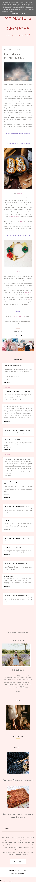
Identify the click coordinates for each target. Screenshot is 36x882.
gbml (23, 873)
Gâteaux (20, 852)
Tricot (13, 837)
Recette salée (29, 845)
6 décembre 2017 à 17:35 (23, 595)
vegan (30, 849)
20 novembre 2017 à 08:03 (16, 406)
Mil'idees (6, 576)
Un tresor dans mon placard (12, 482)
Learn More (15, 13)
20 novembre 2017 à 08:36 (14, 439)
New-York (27, 852)
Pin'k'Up (6, 547)
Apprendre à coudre (9, 845)
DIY (3, 837)
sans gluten (23, 849)
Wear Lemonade (29, 842)
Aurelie (6, 440)
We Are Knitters (14, 849)
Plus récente (7, 635)
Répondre (7, 382)
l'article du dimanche (19, 316)
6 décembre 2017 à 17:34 (23, 506)
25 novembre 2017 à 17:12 (15, 576)
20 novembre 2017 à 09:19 (24, 430)
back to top (17, 861)
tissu (9, 854)
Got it (23, 13)
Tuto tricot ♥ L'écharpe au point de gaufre (18, 780)
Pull (32, 852)
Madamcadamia (19, 193)
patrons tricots (8, 847)
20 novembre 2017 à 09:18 (24, 391)
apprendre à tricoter (25, 840)
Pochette (26, 847)
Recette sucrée (21, 837)
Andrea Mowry (7, 852)
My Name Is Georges (11, 391)
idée (29, 299)
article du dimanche (18, 50)
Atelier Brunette (17, 854)
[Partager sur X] (16, 335)
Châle (15, 852)
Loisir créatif (30, 837)
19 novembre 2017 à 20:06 (16, 365)
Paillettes (21, 842)
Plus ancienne (28, 635)
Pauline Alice (18, 847)
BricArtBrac (28, 292)
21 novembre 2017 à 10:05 (17, 521)
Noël (16, 840)
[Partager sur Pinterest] (19, 335)
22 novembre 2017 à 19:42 (15, 547)
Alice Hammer (12, 842)
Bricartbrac (19, 271)
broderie (25, 854)
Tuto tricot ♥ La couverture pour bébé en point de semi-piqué (18, 815)
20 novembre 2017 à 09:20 (24, 459)
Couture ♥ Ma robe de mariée (18, 717)
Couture (8, 837)
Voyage (4, 842)
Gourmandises (9, 840)
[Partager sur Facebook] (14, 335)
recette (21, 221)
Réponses (7, 387)
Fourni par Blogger (7, 881)
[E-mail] (21, 335)
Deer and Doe (20, 845)
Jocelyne (6, 365)
